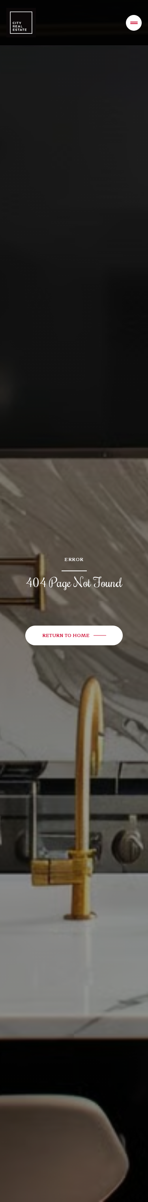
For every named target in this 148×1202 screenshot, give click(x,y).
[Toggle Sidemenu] (134, 23)
